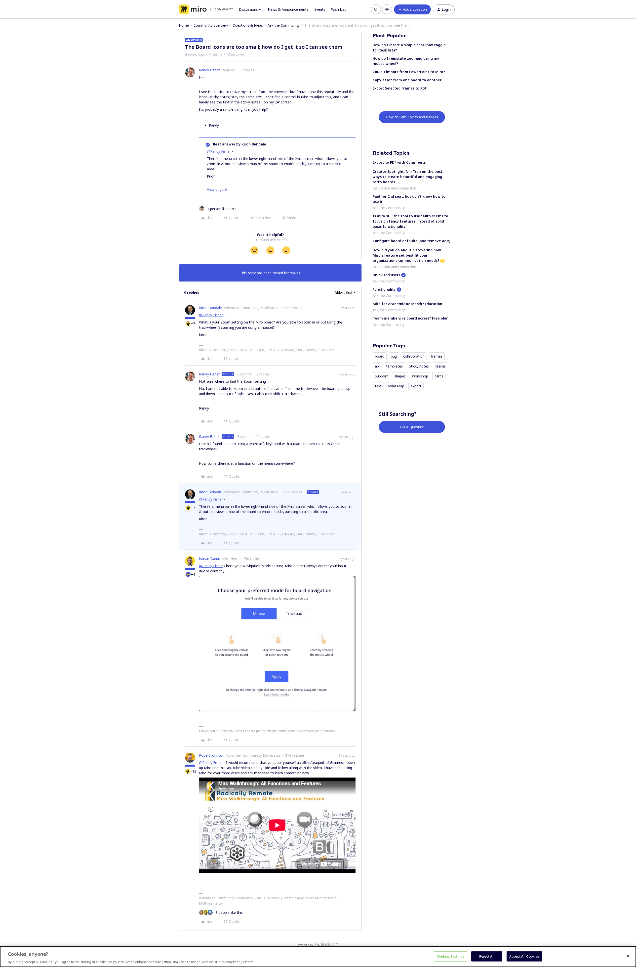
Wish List (338, 9)
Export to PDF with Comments (399, 162)
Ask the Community (284, 25)
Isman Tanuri (209, 558)
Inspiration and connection (394, 188)
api (377, 366)
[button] (412, 9)
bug (394, 356)
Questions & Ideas (248, 25)
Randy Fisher (209, 70)
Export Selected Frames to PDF (400, 88)
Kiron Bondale (210, 307)
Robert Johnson (211, 755)
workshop (420, 376)
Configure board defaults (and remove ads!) (411, 240)
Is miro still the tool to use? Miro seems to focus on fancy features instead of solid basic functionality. (410, 221)
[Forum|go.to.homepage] (206, 9)
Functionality (384, 289)
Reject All (486, 956)
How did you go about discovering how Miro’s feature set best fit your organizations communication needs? (407, 255)
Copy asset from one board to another (407, 80)
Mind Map (396, 386)
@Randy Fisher (219, 151)
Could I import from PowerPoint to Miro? (409, 71)
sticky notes (419, 366)
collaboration (414, 356)
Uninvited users (386, 275)
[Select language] (387, 9)
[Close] (628, 955)
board (379, 356)
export (416, 386)
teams (440, 366)
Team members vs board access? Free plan (410, 318)
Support (381, 376)
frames (436, 356)
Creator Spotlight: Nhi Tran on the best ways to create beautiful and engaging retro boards (407, 176)
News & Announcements (288, 9)
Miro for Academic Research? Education (407, 303)
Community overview (211, 25)
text (378, 386)
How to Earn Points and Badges (412, 117)
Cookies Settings (450, 956)
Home (184, 25)
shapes (400, 376)
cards (439, 376)
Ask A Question (411, 426)
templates (394, 366)
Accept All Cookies (524, 956)
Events (319, 9)
